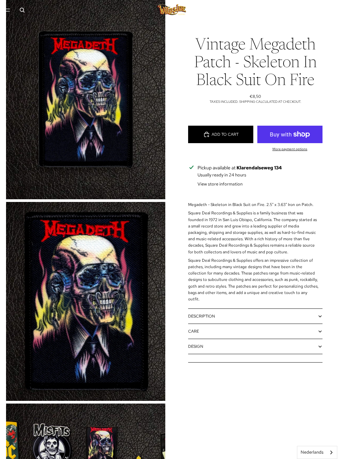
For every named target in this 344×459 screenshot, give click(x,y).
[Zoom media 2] (85, 301)
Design (195, 346)
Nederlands (312, 452)
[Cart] (336, 10)
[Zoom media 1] (85, 99)
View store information (220, 184)
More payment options (289, 149)
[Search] (22, 10)
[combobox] (317, 452)
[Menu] (7, 10)
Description (201, 316)
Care (193, 331)
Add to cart (225, 134)
